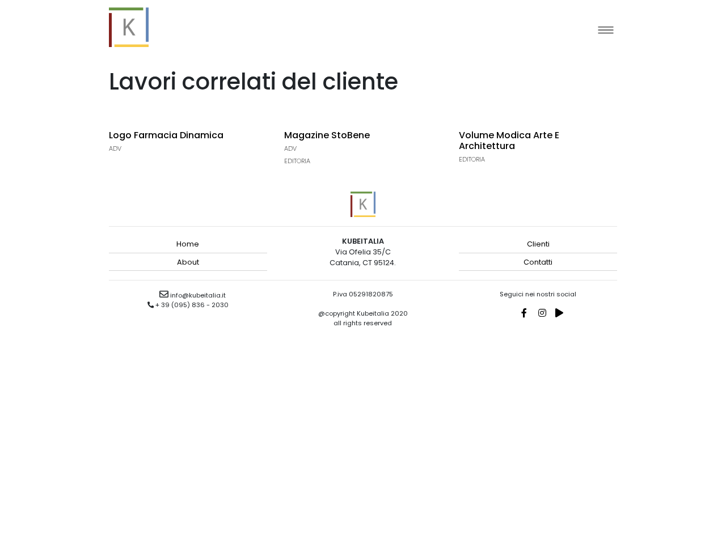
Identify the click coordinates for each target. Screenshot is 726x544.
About (188, 262)
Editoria (297, 160)
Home (187, 244)
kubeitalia (129, 27)
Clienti (538, 244)
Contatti (538, 262)
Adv (115, 148)
